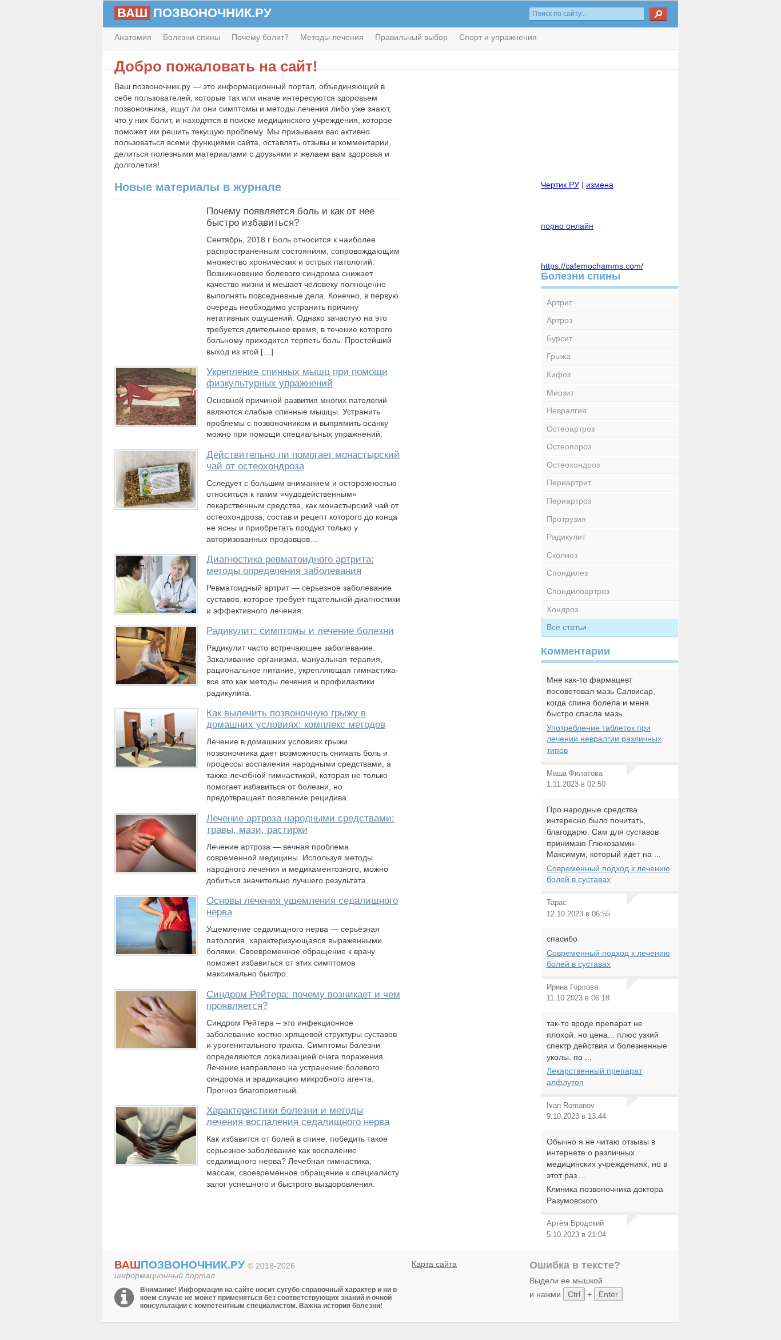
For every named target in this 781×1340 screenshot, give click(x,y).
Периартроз (569, 500)
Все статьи (567, 627)
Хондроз (562, 609)
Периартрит (569, 482)
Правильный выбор (411, 37)
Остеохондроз (573, 464)
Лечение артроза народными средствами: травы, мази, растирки (300, 824)
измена (599, 184)
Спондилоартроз (578, 591)
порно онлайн (567, 225)
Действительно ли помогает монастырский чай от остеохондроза (303, 460)
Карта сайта (434, 1264)
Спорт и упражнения (498, 37)
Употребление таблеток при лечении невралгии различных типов (604, 739)
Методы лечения (332, 37)
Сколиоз (562, 555)
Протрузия (566, 519)
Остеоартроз (571, 428)
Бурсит (559, 338)
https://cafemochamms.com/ (592, 265)
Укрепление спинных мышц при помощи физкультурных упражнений (297, 377)
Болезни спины (191, 37)
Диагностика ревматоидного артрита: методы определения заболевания (290, 565)
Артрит (559, 302)
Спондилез (567, 572)
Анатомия (133, 37)
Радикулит (566, 536)
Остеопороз (569, 446)
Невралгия (567, 410)
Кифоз (559, 374)
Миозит (560, 392)
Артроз (559, 320)
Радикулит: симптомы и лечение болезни (300, 630)
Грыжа (559, 356)
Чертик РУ (560, 184)
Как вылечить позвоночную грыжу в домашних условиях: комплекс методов (295, 719)
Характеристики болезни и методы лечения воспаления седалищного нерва (297, 1116)
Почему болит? (260, 37)
